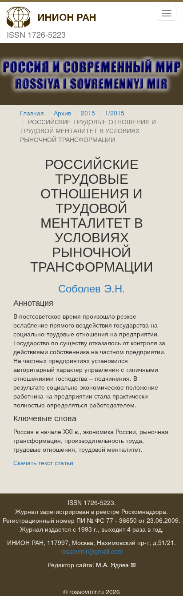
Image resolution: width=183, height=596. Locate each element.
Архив (62, 112)
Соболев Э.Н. (91, 288)
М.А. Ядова (112, 564)
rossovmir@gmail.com (91, 551)
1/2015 (114, 112)
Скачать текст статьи (43, 462)
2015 (88, 112)
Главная (32, 112)
